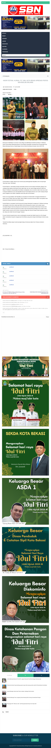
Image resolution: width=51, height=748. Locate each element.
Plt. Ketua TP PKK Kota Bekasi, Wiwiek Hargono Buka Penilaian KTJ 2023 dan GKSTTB (14, 292)
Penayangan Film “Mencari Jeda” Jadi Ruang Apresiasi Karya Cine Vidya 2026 (21, 703)
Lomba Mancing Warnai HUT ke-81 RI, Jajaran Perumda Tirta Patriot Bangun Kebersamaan (24, 679)
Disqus (47, 316)
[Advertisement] (25, 722)
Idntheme (40, 745)
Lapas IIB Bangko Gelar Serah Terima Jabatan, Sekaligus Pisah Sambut (20, 691)
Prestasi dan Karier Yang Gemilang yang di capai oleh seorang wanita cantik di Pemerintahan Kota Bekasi (27, 685)
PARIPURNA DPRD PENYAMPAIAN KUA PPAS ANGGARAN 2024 (39, 292)
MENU (4, 2)
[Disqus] (25, 335)
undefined (11, 267)
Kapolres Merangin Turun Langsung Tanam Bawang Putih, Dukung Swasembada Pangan (24, 697)
